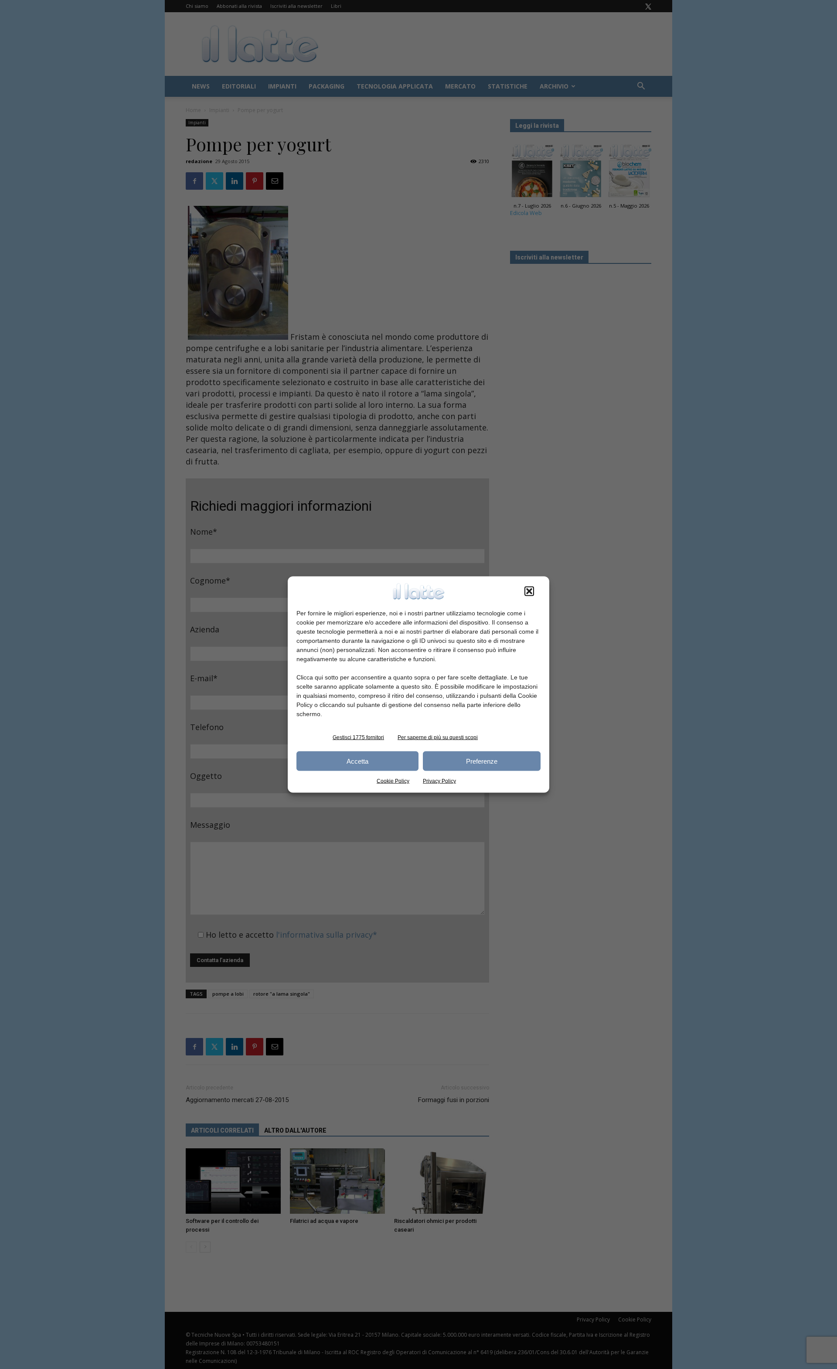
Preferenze (481, 761)
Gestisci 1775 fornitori (358, 737)
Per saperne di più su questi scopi (438, 737)
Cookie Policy (393, 781)
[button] (529, 591)
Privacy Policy (439, 781)
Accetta (357, 761)
